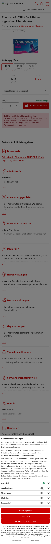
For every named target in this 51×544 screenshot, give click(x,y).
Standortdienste (7, 488)
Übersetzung (6, 493)
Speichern (25, 516)
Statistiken (5, 498)
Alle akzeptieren (25, 510)
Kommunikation (7, 503)
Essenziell (5, 483)
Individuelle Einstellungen (25, 521)
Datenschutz (16, 541)
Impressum (35, 541)
